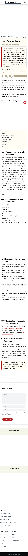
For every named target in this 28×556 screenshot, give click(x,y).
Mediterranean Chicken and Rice (8, 522)
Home (4, 36)
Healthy (4, 376)
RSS (13, 535)
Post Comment (7, 419)
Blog (1, 534)
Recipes (10, 36)
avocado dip (15, 379)
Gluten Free (3, 546)
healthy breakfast (12, 376)
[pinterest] (24, 102)
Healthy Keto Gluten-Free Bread (13, 328)
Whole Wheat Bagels (5, 516)
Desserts (2, 540)
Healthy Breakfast (16, 36)
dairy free (22, 379)
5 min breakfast (6, 379)
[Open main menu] (2, 2)
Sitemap (14, 537)
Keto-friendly (22, 376)
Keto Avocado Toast (5, 519)
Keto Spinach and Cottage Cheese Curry (8, 513)
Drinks (1, 543)
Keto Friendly (24, 36)
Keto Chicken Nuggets (5, 525)
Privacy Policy (15, 540)
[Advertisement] (14, 19)
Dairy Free (2, 537)
